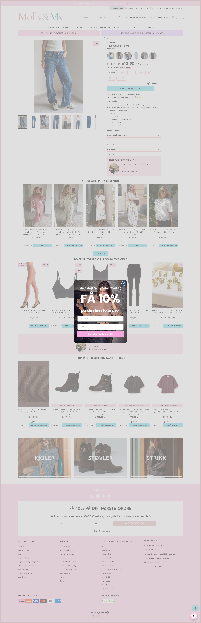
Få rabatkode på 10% (100, 334)
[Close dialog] (124, 283)
